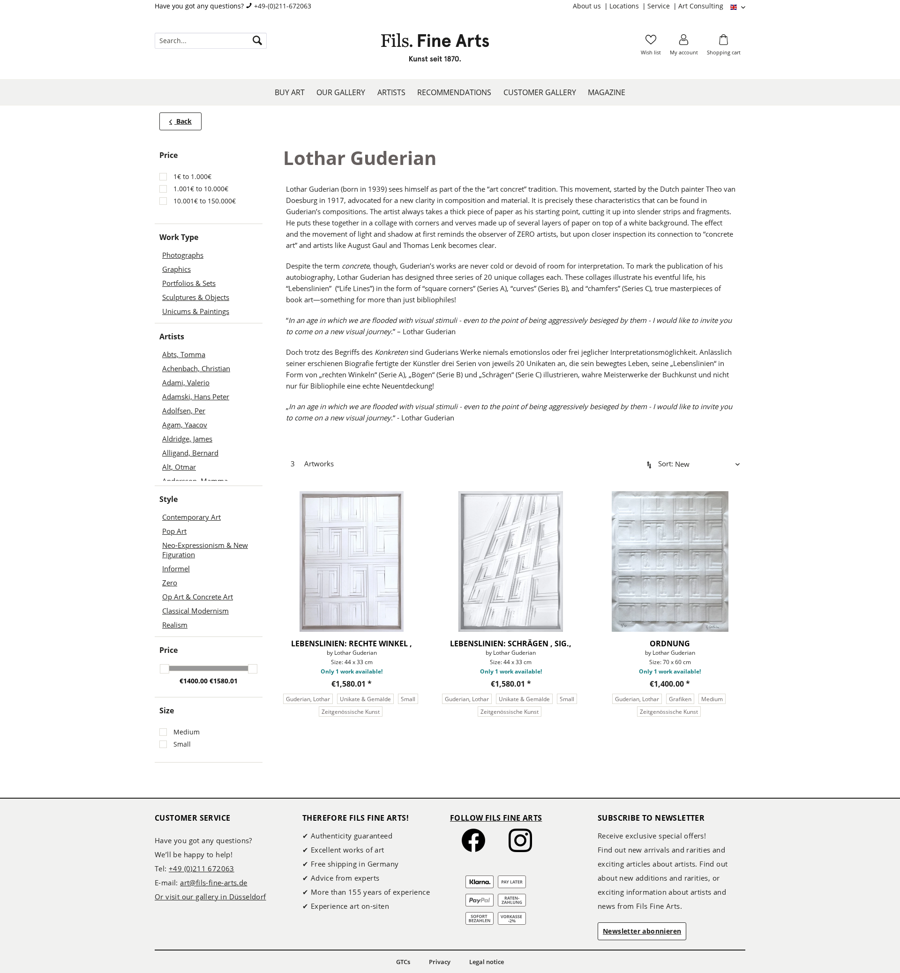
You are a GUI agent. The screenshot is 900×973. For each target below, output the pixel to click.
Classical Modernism (195, 610)
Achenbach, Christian (196, 368)
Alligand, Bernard (190, 452)
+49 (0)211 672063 (201, 868)
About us (588, 5)
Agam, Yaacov (184, 424)
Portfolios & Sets (189, 283)
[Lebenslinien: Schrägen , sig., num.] (510, 561)
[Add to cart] (386, 734)
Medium (186, 731)
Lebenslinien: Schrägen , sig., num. (510, 643)
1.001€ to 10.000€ (200, 188)
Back (183, 121)
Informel (176, 568)
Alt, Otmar (179, 467)
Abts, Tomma (183, 354)
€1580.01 (224, 680)
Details (316, 733)
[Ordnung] (670, 561)
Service (659, 5)
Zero (169, 582)
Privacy (439, 962)
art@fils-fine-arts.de (213, 882)
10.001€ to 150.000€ (204, 200)
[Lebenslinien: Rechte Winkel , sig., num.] (351, 561)
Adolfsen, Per (183, 410)
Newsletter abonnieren (642, 931)
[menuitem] (591, 6)
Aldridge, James (187, 438)
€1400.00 (195, 680)
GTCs (403, 962)
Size (166, 710)
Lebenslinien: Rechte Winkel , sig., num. (351, 643)
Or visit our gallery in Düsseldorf (210, 896)
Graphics (176, 269)
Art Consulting (700, 5)
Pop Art (174, 531)
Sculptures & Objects (195, 297)
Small (182, 744)
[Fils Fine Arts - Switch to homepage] (435, 50)
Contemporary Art (191, 517)
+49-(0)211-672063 (282, 5)
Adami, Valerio (186, 382)
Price (168, 650)
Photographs (182, 255)
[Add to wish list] (416, 493)
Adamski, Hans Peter (195, 396)
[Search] (257, 41)
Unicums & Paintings (195, 311)
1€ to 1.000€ (192, 176)
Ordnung (670, 643)
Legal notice (486, 962)
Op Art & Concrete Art (197, 596)
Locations (625, 5)
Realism (175, 624)
